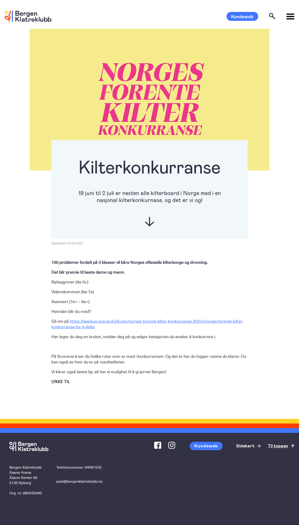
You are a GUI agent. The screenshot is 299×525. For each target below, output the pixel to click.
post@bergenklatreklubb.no (79, 481)
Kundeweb (242, 16)
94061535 (93, 467)
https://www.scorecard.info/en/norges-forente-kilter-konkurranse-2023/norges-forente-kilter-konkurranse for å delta (147, 324)
